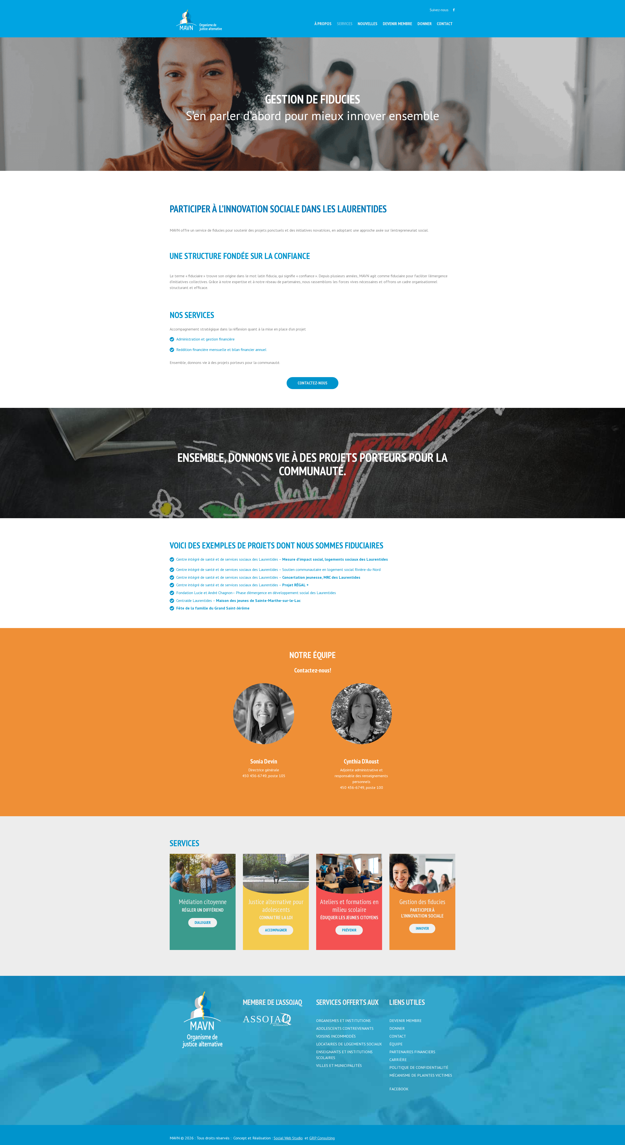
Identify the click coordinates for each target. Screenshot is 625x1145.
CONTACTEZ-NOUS (312, 383)
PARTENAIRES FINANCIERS (412, 1051)
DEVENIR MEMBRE (405, 1020)
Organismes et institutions (343, 1020)
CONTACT (397, 1036)
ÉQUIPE (396, 1044)
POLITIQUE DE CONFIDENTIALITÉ (418, 1067)
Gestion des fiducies (422, 901)
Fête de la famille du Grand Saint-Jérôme (213, 608)
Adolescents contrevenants (345, 1028)
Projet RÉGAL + (295, 584)
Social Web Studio (288, 1137)
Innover (422, 928)
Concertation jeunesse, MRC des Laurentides (321, 577)
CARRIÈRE (398, 1059)
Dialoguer (203, 922)
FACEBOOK (398, 1088)
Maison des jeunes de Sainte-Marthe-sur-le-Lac (258, 600)
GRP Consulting (322, 1137)
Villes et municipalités (339, 1065)
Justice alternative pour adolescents (276, 905)
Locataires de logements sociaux (349, 1044)
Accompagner (276, 930)
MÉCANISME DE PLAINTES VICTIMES (420, 1075)
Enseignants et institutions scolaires (344, 1054)
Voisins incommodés (336, 1036)
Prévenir (349, 930)
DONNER (397, 1028)
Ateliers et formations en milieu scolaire (349, 905)
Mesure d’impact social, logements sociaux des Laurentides (335, 559)
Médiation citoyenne (203, 901)
